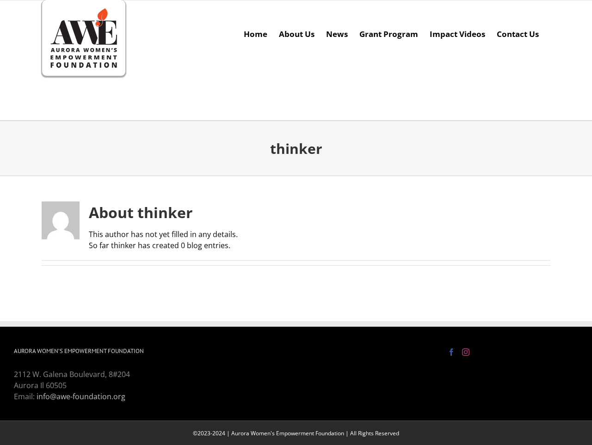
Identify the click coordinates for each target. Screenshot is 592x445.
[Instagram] (465, 352)
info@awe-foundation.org (81, 396)
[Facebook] (451, 352)
